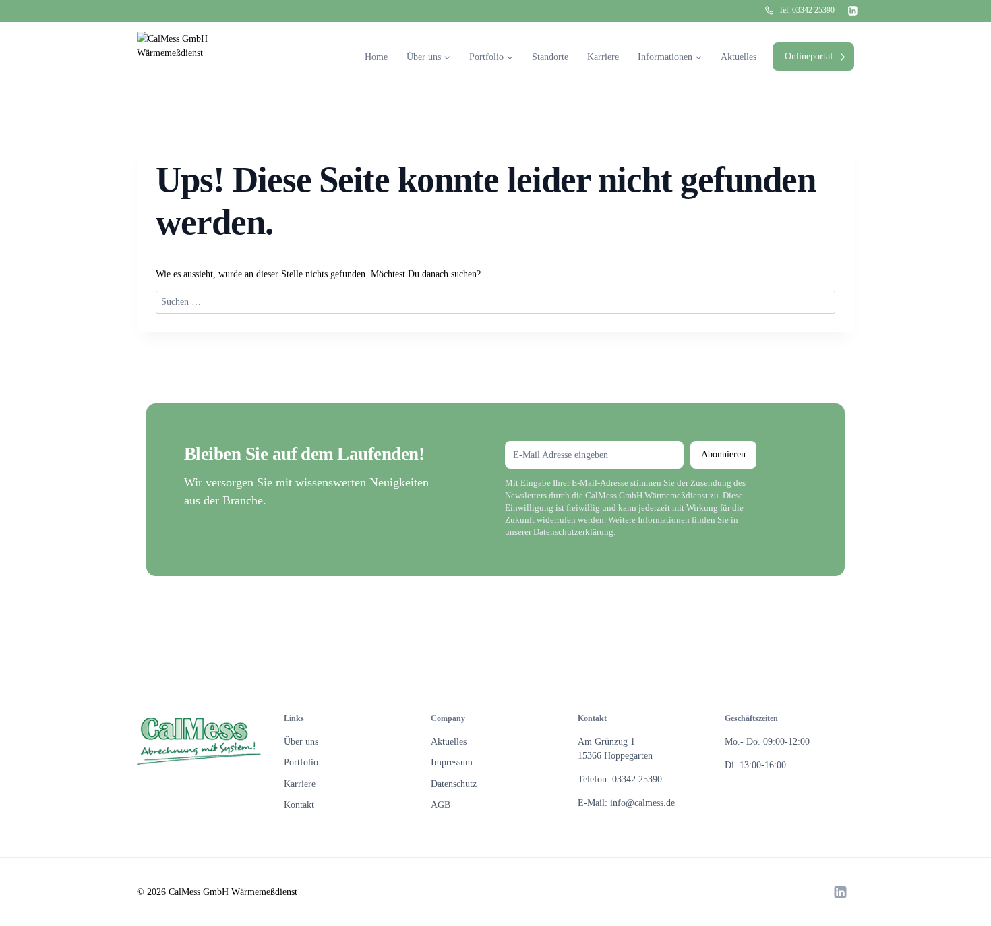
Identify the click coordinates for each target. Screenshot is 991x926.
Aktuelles (738, 57)
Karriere (603, 57)
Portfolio (301, 762)
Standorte (550, 57)
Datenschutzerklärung (573, 532)
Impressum (452, 762)
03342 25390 (813, 10)
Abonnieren (723, 454)
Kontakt (299, 805)
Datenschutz (454, 784)
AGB (440, 805)
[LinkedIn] (853, 11)
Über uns (301, 741)
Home (376, 57)
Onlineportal (809, 56)
